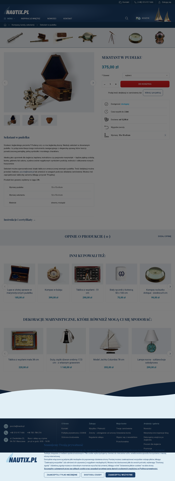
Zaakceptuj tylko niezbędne (62, 475)
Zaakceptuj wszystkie (120, 475)
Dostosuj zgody (93, 475)
